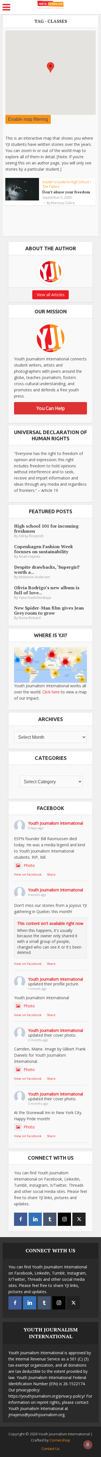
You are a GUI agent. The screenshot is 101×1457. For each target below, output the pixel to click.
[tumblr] (49, 1219)
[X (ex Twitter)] (79, 1219)
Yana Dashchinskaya (35, 597)
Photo (29, 865)
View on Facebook (28, 874)
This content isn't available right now (50, 923)
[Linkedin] (35, 1219)
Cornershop (60, 1440)
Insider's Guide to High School (65, 182)
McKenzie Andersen (34, 577)
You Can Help (50, 408)
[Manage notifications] (87, 1444)
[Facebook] (20, 1219)
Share (51, 874)
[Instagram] (64, 1219)
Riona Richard (30, 618)
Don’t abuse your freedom (66, 192)
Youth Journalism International (55, 823)
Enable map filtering (28, 119)
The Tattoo (50, 186)
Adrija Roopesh (31, 536)
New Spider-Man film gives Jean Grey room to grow (49, 610)
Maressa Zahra (63, 203)
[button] (50, 67)
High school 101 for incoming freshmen (46, 528)
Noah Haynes (29, 556)
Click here (51, 692)
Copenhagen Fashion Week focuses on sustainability (43, 549)
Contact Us (51, 1448)
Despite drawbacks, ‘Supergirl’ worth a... (47, 569)
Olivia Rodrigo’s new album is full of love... (46, 590)
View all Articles (51, 294)
